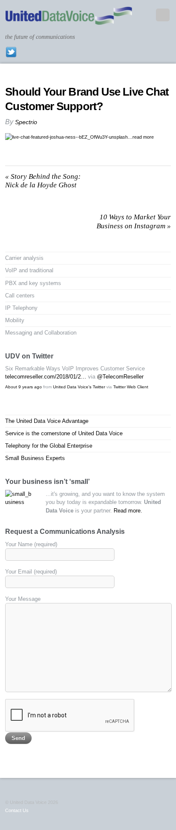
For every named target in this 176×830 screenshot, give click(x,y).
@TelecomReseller (120, 376)
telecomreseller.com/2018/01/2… (45, 376)
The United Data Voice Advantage (46, 421)
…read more (141, 137)
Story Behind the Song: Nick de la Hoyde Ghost (43, 180)
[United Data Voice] (68, 21)
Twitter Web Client (130, 386)
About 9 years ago (23, 386)
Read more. (128, 510)
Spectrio (26, 122)
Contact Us (17, 810)
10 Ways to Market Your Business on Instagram (134, 221)
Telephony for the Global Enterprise (48, 446)
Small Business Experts (35, 458)
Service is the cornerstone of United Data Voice (64, 433)
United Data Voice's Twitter (79, 386)
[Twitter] (11, 52)
